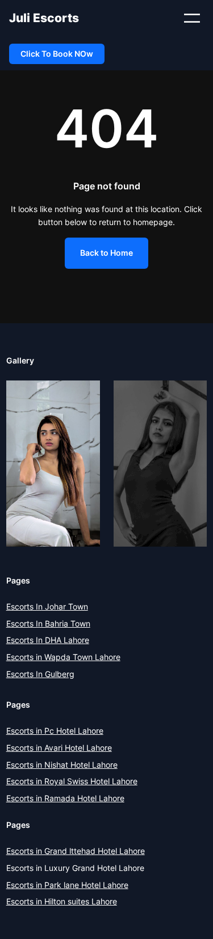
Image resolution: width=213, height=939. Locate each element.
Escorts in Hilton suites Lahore (61, 901)
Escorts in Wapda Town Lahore (63, 657)
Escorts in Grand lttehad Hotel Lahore (75, 851)
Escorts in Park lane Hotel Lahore (67, 885)
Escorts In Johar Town (47, 606)
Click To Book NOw (56, 53)
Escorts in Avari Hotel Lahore (59, 747)
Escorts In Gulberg (40, 674)
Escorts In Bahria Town (48, 623)
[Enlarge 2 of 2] (192, 395)
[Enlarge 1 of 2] (85, 395)
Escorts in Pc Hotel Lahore (54, 730)
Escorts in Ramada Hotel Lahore (65, 798)
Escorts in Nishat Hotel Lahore (62, 764)
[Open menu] (192, 18)
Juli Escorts (44, 18)
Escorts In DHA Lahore (47, 640)
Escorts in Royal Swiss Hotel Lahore (71, 781)
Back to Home (106, 252)
